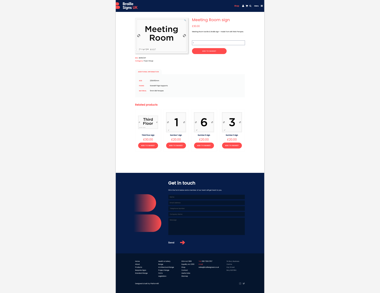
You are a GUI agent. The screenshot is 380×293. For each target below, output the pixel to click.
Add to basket (209, 51)
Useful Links (185, 273)
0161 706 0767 (207, 261)
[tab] (148, 71)
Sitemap (184, 276)
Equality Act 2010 (187, 264)
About (137, 264)
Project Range (148, 61)
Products (138, 267)
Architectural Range (166, 267)
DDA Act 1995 (186, 261)
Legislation (162, 276)
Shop (236, 6)
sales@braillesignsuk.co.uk (209, 267)
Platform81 (154, 283)
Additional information (148, 72)
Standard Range (141, 273)
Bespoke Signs (140, 270)
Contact (184, 270)
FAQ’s (160, 273)
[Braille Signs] (127, 6)
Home (137, 261)
